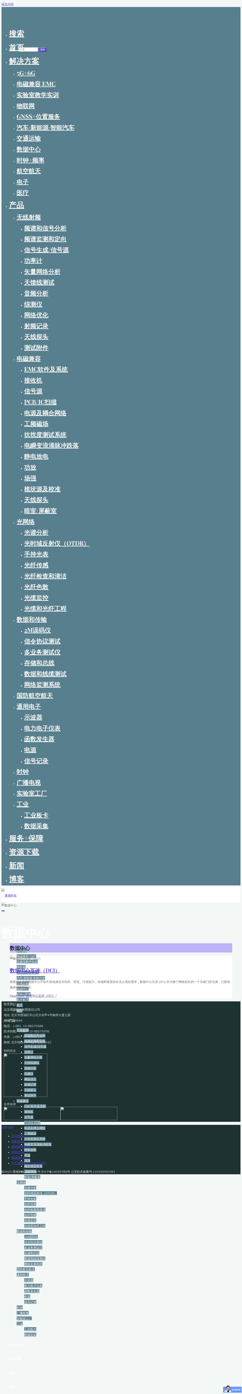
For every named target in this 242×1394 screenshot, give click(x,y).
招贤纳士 (17, 1158)
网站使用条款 (20, 1147)
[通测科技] (9, 895)
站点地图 (17, 1136)
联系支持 (17, 1152)
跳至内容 (8, 4)
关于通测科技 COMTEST (28, 1163)
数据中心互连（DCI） (35, 970)
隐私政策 (17, 1141)
